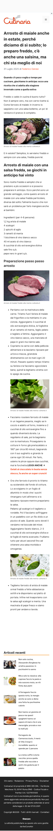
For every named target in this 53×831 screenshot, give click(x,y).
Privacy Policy (32, 781)
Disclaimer (44, 781)
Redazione (19, 781)
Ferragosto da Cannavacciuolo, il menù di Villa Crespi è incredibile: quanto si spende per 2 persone (29, 742)
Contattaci (44, 812)
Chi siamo (8, 781)
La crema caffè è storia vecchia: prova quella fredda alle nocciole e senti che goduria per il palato (28, 761)
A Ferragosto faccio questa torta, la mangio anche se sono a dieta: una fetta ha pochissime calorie (29, 699)
